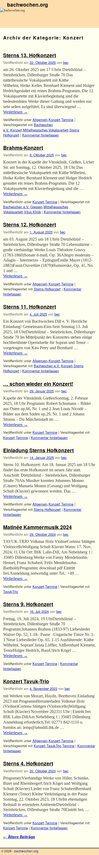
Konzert (54, 119)
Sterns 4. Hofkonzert (28, 763)
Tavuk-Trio (10, 591)
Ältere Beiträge (19, 836)
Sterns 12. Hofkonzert (29, 224)
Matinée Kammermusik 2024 (37, 527)
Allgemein (40, 119)
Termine (67, 119)
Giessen (36, 206)
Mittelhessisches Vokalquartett (45, 129)
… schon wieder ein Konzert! (38, 383)
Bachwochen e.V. (16, 206)
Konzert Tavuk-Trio (26, 681)
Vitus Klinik (32, 211)
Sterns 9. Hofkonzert (28, 604)
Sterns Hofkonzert (47, 288)
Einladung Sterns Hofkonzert (38, 450)
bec (65, 62)
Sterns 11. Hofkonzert (29, 306)
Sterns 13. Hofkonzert (29, 55)
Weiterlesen (15, 112)
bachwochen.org (27, 4)
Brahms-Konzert (23, 147)
